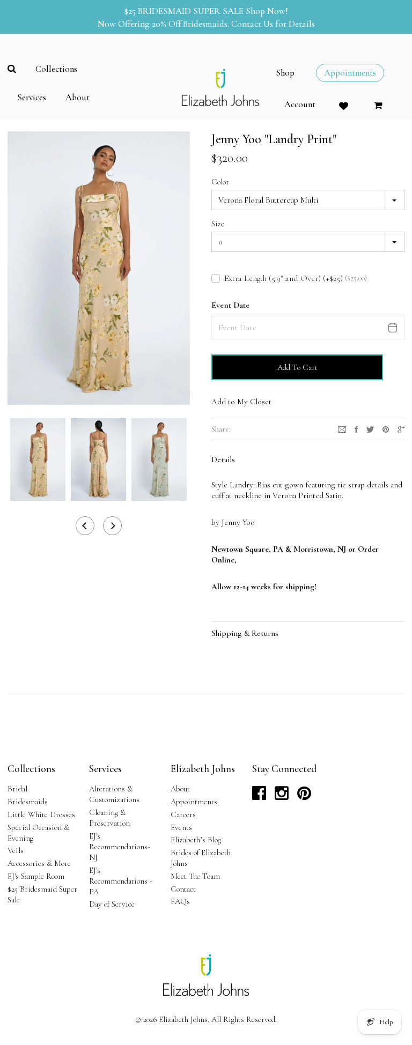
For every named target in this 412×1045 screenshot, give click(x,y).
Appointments (194, 801)
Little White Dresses (41, 814)
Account (299, 104)
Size (217, 223)
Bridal (17, 789)
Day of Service (112, 904)
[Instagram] (342, 428)
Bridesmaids (28, 801)
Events (181, 827)
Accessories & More (39, 863)
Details (223, 459)
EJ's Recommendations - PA (120, 880)
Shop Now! (267, 11)
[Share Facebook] (356, 428)
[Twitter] (370, 428)
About (180, 789)
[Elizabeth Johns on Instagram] (282, 796)
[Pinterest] (385, 428)
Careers (183, 814)
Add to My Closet (241, 401)
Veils (16, 850)
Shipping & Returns (245, 633)
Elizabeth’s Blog (196, 839)
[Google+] (401, 428)
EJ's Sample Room (36, 876)
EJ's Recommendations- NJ (119, 846)
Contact (183, 889)
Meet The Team (195, 876)
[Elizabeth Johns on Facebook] (259, 796)
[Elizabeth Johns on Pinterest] (304, 796)
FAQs (180, 901)
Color (220, 182)
